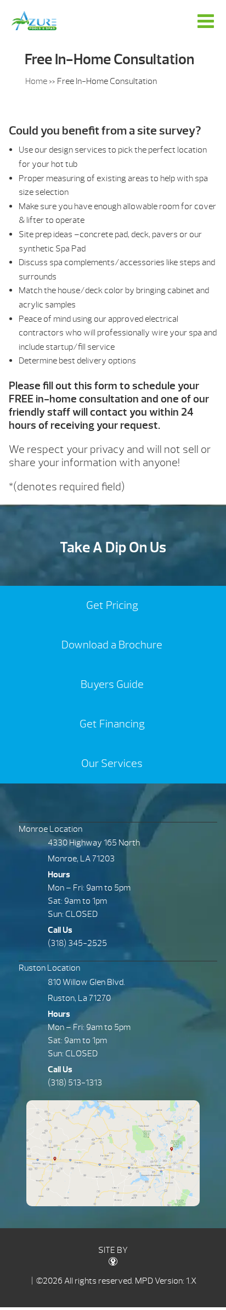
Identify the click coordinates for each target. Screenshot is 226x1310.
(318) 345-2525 (77, 943)
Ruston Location (49, 967)
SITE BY (113, 1250)
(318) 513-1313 (75, 1082)
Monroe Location (50, 829)
